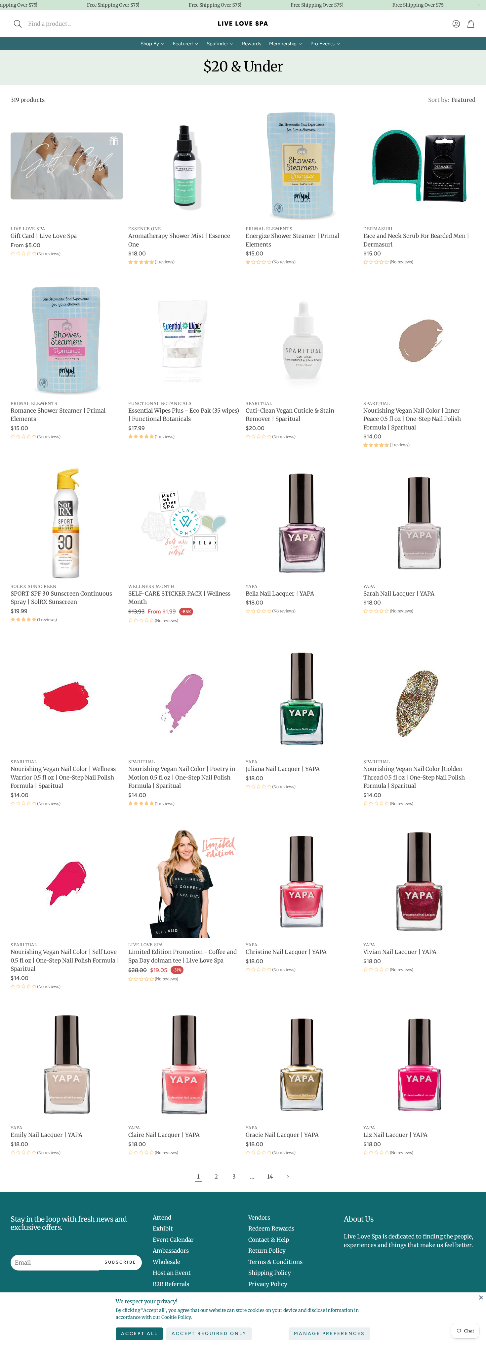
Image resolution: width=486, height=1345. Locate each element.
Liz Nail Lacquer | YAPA (395, 1135)
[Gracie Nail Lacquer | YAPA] (302, 1065)
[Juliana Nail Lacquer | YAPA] (302, 699)
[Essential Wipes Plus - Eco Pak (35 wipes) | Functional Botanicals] (184, 340)
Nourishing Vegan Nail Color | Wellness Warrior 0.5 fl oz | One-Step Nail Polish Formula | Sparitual (63, 777)
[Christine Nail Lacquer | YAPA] (302, 882)
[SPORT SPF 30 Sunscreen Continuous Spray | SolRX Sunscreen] (67, 523)
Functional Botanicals (160, 403)
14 (270, 1176)
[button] (62, 24)
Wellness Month (151, 586)
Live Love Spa (28, 228)
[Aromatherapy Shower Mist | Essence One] (184, 166)
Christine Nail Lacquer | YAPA (286, 952)
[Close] (481, 1297)
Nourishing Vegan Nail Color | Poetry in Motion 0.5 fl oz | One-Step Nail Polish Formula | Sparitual (181, 777)
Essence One (144, 228)
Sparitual (259, 403)
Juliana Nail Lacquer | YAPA (283, 769)
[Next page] (287, 1177)
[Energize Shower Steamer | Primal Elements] (302, 166)
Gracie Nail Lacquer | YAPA (282, 1135)
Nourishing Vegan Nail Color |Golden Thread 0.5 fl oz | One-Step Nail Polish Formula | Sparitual (414, 777)
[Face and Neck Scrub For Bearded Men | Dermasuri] (419, 166)
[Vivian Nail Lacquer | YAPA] (419, 882)
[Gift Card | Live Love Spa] (67, 166)
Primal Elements (269, 228)
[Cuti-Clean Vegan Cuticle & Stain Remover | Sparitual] (302, 340)
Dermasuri (378, 228)
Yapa (252, 586)
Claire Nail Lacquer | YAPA (164, 1135)
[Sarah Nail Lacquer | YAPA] (419, 523)
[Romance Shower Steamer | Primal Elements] (67, 340)
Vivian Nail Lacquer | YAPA (399, 952)
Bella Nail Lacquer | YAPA (280, 593)
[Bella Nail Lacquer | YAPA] (302, 523)
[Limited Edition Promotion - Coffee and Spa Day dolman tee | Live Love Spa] (184, 882)
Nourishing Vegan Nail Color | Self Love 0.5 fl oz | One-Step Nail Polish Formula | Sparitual (65, 960)
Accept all (139, 1333)
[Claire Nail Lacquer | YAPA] (184, 1065)
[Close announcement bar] (479, 5)
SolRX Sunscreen (34, 586)
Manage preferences (329, 1333)
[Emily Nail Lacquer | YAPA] (67, 1065)
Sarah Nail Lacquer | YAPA (398, 593)
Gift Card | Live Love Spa (44, 236)
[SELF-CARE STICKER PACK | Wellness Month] (184, 523)
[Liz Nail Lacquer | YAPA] (419, 1065)
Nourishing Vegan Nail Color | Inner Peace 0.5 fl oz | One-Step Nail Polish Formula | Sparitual (412, 419)
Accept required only (209, 1333)
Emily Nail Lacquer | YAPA (46, 1135)
